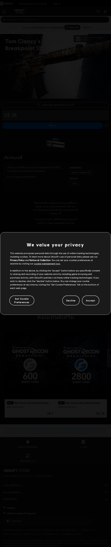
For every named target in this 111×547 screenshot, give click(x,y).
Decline (71, 300)
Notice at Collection (39, 260)
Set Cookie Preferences (21, 300)
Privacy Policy (17, 260)
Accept (90, 300)
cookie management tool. (47, 263)
